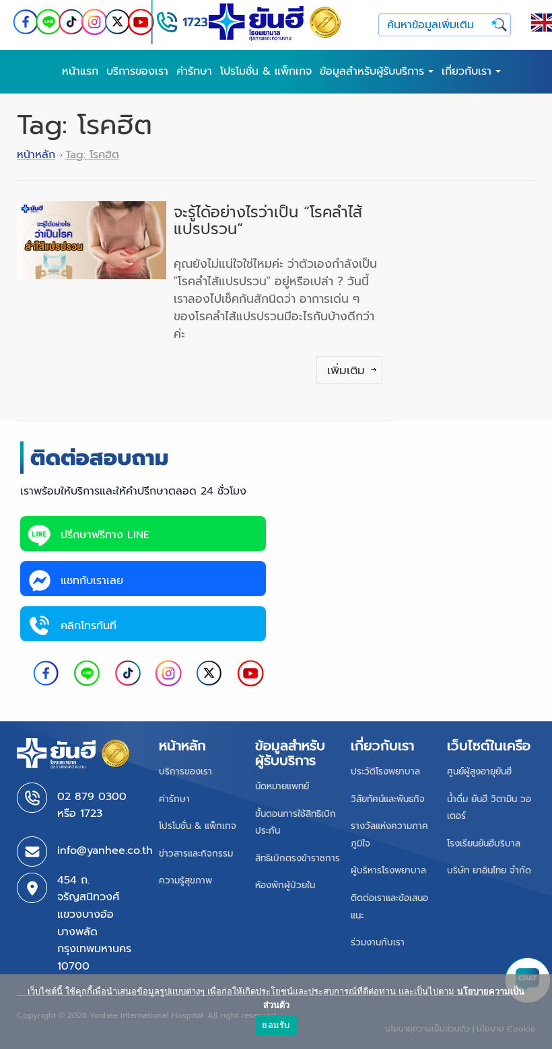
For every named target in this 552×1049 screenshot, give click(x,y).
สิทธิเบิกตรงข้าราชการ (297, 858)
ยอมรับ (275, 1024)
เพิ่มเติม (346, 370)
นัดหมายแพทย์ (282, 786)
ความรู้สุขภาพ (185, 880)
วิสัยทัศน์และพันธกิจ (388, 799)
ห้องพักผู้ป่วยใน (285, 885)
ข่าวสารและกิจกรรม (196, 853)
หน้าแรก (80, 71)
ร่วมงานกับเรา (378, 942)
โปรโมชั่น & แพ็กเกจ (266, 71)
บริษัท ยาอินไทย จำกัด (489, 870)
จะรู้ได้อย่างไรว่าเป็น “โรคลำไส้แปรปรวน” (268, 221)
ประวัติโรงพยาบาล (385, 771)
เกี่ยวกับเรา (468, 71)
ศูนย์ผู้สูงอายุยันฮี (479, 771)
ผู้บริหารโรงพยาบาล (388, 870)
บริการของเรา (137, 71)
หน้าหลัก (36, 155)
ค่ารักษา (194, 71)
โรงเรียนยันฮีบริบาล (483, 843)
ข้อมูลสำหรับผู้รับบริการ (374, 71)
